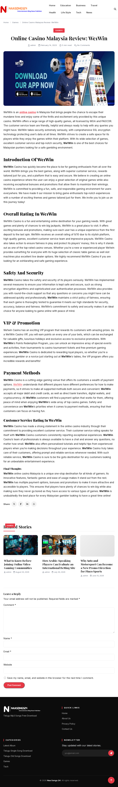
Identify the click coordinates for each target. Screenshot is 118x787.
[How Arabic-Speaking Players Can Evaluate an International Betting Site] (59, 546)
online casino (27, 112)
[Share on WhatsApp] (34, 504)
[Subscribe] (111, 753)
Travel (94, 5)
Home (52, 5)
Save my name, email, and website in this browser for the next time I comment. (50, 677)
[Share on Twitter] (14, 504)
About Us (66, 718)
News (89, 12)
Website (7, 664)
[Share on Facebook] (20, 504)
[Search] (115, 9)
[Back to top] (111, 780)
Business (80, 5)
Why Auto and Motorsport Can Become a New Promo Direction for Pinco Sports (97, 566)
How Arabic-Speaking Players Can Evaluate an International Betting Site (58, 564)
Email (7, 651)
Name (7, 638)
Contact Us (67, 729)
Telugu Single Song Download (17, 750)
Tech (78, 12)
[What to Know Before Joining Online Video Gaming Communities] (20, 546)
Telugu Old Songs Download (17, 756)
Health (52, 12)
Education (65, 5)
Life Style (66, 12)
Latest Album (9, 745)
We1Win (17, 384)
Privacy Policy (68, 723)
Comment (9, 604)
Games (15, 22)
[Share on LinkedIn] (27, 504)
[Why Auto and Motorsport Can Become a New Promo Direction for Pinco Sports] (97, 546)
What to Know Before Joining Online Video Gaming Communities (18, 564)
